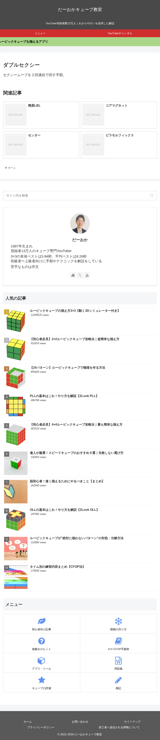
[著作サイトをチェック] (73, 275)
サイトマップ (132, 721)
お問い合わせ (80, 721)
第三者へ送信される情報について (119, 727)
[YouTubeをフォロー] (87, 275)
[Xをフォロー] (80, 275)
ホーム (28, 721)
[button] (151, 195)
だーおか (80, 240)
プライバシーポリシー (40, 727)
